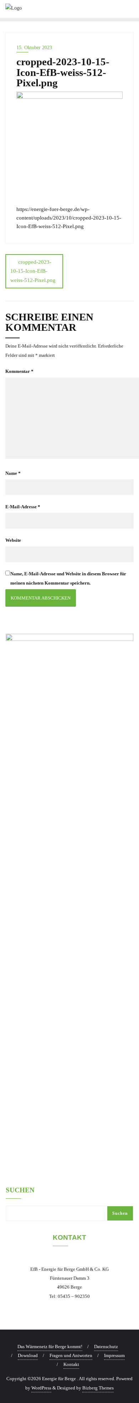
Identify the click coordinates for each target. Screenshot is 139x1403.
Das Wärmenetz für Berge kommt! (49, 1346)
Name (13, 473)
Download (28, 1355)
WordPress (41, 1388)
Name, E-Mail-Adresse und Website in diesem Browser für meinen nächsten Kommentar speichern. (68, 578)
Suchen (20, 1190)
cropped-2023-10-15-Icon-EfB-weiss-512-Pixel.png (33, 271)
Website (13, 540)
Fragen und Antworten (71, 1355)
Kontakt (71, 1364)
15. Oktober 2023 (34, 47)
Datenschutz (106, 1346)
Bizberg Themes (98, 1388)
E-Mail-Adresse (22, 506)
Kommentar (19, 371)
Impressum (114, 1355)
